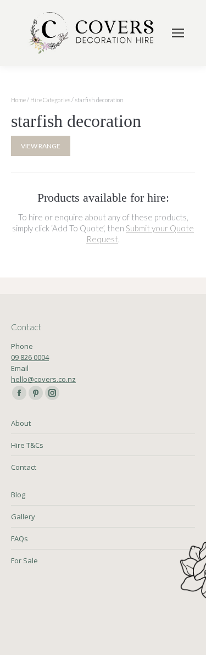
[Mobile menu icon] (178, 33)
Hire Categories (50, 99)
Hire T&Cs (27, 445)
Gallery (23, 516)
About (21, 423)
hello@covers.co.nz (43, 379)
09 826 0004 (30, 357)
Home (18, 99)
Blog (18, 494)
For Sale (24, 560)
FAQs (19, 538)
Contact (23, 467)
